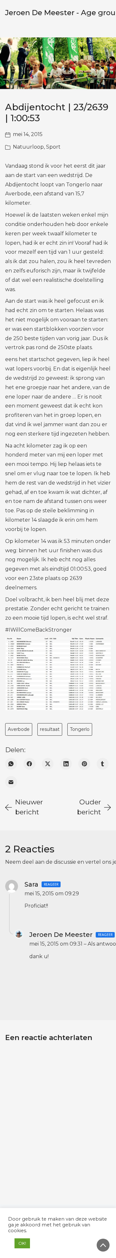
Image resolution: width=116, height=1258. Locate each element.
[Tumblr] (103, 764)
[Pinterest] (84, 764)
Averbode (19, 729)
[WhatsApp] (11, 764)
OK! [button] (22, 1243)
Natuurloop (28, 147)
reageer (51, 884)
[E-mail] (11, 782)
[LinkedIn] (66, 764)
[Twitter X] (48, 764)
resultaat (50, 729)
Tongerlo (80, 729)
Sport (53, 147)
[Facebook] (29, 764)
